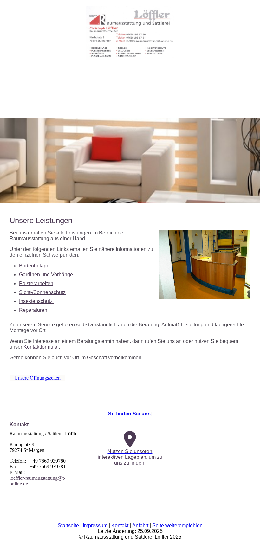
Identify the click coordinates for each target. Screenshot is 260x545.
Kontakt (119, 525)
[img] (130, 30)
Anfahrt (140, 525)
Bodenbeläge (34, 265)
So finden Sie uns (129, 413)
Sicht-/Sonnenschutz (42, 292)
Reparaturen (33, 310)
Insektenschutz (36, 301)
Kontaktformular (41, 346)
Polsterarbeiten (36, 283)
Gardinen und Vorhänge (46, 274)
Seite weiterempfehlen (177, 525)
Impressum (95, 525)
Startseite (68, 525)
